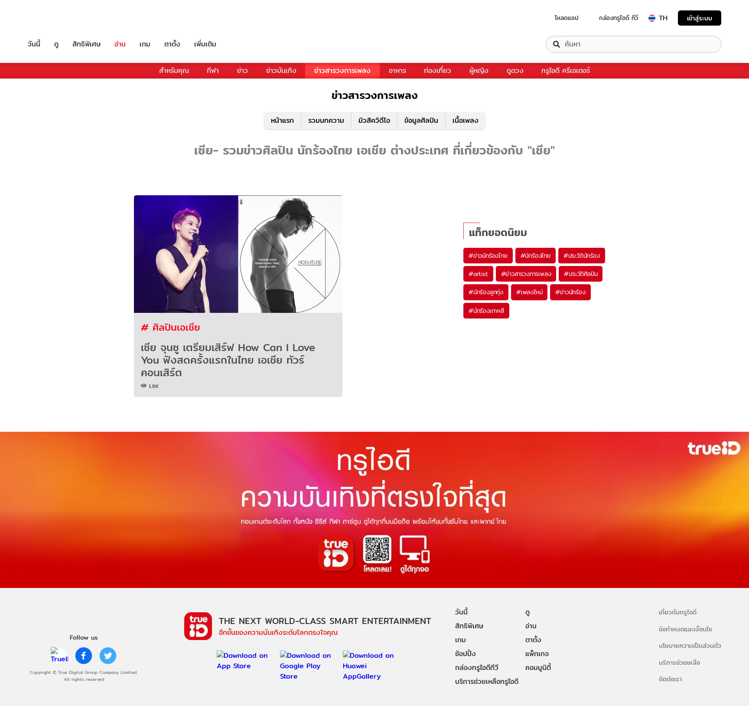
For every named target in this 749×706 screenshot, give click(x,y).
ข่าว (242, 70)
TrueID (54, 18)
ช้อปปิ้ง (465, 653)
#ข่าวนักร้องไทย (488, 255)
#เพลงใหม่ (529, 292)
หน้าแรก (282, 120)
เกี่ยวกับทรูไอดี (678, 612)
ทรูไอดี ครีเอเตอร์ (565, 70)
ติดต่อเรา (670, 679)
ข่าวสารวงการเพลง (342, 70)
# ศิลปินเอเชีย (170, 327)
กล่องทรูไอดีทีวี (476, 667)
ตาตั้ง (172, 44)
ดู (56, 44)
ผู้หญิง (478, 70)
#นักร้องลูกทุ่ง (486, 292)
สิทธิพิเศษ (86, 44)
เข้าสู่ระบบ (699, 18)
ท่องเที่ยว (437, 70)
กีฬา (213, 70)
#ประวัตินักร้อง (581, 255)
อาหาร (397, 70)
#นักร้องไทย (535, 255)
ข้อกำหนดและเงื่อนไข (685, 629)
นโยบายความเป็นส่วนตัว (690, 645)
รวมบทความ (326, 120)
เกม (145, 44)
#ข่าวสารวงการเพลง (526, 274)
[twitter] (108, 655)
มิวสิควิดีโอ (374, 120)
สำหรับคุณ (174, 70)
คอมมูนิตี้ (538, 667)
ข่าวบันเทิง (281, 70)
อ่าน (120, 44)
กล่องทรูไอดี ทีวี (618, 17)
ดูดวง (515, 70)
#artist (478, 274)
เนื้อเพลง (466, 120)
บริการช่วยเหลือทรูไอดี (486, 681)
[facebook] (83, 655)
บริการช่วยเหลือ (679, 662)
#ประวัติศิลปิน (580, 274)
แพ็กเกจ (537, 653)
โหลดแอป (567, 17)
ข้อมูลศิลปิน (421, 120)
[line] (59, 655)
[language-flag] (651, 18)
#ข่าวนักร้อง (570, 292)
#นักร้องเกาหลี (486, 310)
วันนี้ (34, 44)
